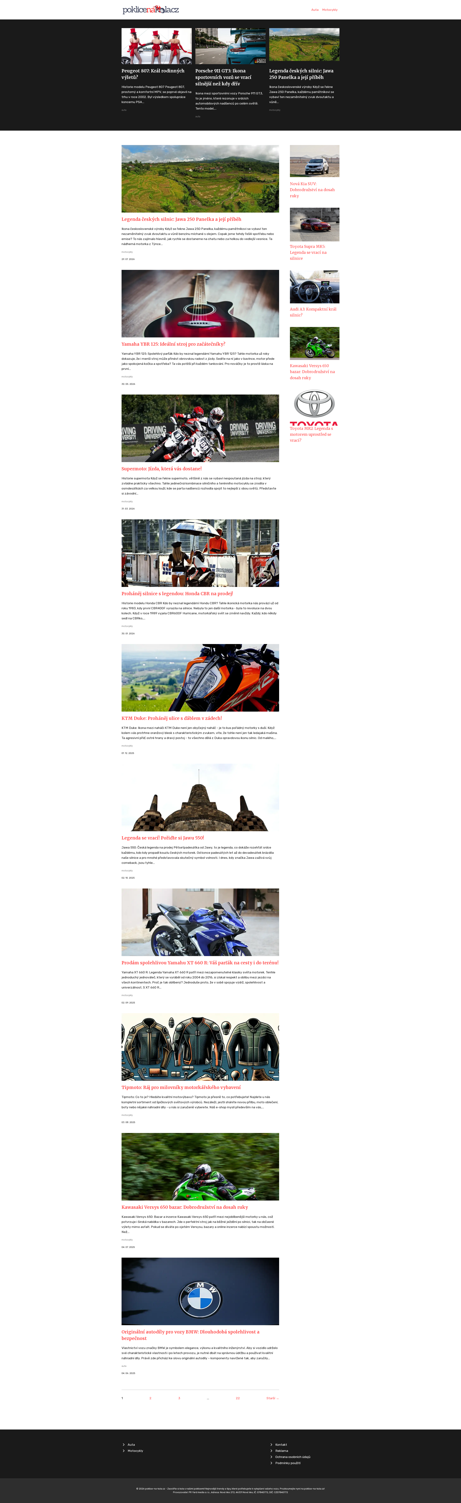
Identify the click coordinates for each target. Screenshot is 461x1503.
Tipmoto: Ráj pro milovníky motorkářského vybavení (181, 1087)
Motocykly (330, 10)
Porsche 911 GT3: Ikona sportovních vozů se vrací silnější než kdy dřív (223, 77)
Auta (315, 10)
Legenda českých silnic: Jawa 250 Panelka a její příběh (181, 219)
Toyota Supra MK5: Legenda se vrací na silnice (308, 252)
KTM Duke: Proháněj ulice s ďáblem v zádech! (172, 718)
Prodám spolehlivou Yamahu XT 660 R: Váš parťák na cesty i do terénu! (200, 963)
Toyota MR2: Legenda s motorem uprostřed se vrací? (311, 434)
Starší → (273, 1398)
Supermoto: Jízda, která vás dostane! (162, 469)
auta (124, 110)
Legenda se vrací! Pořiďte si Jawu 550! (163, 838)
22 (238, 1398)
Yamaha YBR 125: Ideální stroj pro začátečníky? (173, 344)
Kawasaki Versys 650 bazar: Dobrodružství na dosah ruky (185, 1207)
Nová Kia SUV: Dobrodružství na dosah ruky (312, 190)
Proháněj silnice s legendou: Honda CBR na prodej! (177, 593)
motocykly (274, 110)
